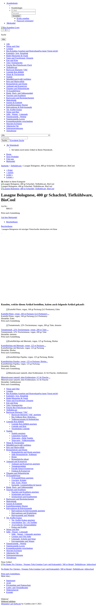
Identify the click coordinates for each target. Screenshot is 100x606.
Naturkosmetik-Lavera (15, 119)
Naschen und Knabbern (16, 95)
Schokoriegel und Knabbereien (24, 497)
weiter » (9, 175)
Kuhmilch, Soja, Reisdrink (17, 53)
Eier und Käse (12, 60)
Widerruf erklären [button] (8, 597)
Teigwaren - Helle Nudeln (22, 438)
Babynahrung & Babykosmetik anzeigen (28, 511)
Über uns (10, 159)
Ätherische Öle (12, 126)
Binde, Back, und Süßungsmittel (19, 93)
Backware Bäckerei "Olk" (17, 70)
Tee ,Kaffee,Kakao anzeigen (23, 520)
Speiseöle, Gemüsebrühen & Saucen (26, 485)
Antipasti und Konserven (16, 86)
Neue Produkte (12, 157)
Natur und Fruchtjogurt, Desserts (19, 58)
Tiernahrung (11, 131)
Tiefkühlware (11, 67)
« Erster (9, 170)
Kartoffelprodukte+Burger (17, 105)
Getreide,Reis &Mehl (15, 72)
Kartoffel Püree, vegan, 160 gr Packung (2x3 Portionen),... (25, 314)
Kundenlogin (12, 3)
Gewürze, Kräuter (18, 480)
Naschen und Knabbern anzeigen (25, 492)
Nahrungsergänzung (14, 128)
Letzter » (10, 177)
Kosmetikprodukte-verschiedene (19, 121)
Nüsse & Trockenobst (15, 74)
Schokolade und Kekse (20, 494)
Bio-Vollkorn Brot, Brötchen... (24, 417)
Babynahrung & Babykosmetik (19, 107)
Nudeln (9, 77)
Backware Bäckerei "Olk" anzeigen (26, 415)
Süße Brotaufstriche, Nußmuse (24, 454)
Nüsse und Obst (12, 46)
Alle (8, 44)
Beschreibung (12, 222)
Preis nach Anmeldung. (10, 574)
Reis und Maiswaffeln (15, 81)
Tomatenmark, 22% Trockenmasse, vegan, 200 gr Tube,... (25, 330)
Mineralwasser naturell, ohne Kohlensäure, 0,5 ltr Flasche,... (25, 377)
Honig (14, 457)
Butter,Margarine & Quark (17, 56)
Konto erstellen (23, 18)
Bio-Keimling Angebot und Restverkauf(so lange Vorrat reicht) (32, 51)
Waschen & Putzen (14, 124)
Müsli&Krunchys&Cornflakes (18, 79)
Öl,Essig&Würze (13, 91)
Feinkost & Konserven (20, 471)
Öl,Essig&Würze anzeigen (22, 478)
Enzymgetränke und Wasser (22, 541)
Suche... (5, 141)
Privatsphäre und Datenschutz (18, 585)
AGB (8, 583)
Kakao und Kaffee (19, 527)
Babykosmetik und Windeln (22, 515)
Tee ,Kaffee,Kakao (14, 109)
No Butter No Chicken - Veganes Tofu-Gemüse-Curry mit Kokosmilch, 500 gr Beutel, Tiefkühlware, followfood (47, 569)
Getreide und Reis (18, 426)
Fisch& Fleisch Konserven (22, 468)
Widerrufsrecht (12, 590)
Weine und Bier (12, 112)
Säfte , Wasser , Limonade (17, 114)
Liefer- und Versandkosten (17, 587)
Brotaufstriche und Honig (16, 84)
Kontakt (9, 592)
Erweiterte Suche (17, 140)
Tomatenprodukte (18, 466)
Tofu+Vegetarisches (14, 63)
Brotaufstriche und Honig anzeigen (25, 452)
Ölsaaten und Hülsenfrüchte (17, 88)
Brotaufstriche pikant (20, 459)
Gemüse (9, 49)
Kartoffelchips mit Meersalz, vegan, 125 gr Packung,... (23, 345)
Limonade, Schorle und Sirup (23, 539)
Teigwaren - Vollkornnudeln (23, 440)
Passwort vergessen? (25, 21)
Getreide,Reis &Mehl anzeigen (24, 424)
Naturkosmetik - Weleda (16, 117)
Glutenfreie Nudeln (19, 436)
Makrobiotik (11, 100)
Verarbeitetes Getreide (20, 429)
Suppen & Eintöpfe (14, 102)
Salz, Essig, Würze (19, 482)
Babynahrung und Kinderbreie (24, 513)
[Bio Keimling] (10, 27)
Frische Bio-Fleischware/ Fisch (19, 65)
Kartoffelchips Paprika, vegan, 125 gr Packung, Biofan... (24, 361)
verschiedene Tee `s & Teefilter (24, 522)
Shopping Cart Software (11, 604)
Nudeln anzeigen (18, 433)
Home (8, 154)
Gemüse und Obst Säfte (21, 536)
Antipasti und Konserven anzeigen (25, 464)
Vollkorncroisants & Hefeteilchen (25, 419)
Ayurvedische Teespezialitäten (23, 525)
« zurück (9, 172)
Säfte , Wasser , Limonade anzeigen (26, 534)
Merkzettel (10, 23)
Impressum (10, 580)
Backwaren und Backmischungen (20, 98)
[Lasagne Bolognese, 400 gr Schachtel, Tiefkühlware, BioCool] (27, 189)
